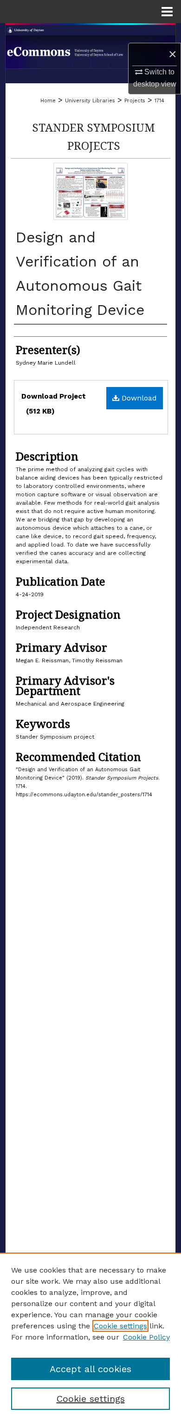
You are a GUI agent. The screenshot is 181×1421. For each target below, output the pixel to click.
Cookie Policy (146, 1337)
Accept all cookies (90, 1368)
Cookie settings (120, 1325)
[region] (90, 1337)
